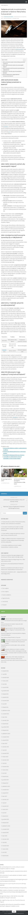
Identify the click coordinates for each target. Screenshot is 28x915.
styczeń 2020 (5, 855)
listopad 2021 (5, 783)
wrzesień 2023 (5, 737)
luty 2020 (4, 852)
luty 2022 (4, 773)
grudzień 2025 (5, 690)
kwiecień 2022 (5, 766)
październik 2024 (6, 710)
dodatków (6, 126)
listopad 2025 (5, 694)
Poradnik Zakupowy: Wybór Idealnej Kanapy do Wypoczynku (13, 887)
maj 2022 (4, 763)
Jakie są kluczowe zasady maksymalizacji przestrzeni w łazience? (14, 62)
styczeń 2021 (5, 816)
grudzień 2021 (5, 779)
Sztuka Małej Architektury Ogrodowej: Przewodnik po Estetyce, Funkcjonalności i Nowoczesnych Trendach (16, 641)
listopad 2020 (5, 822)
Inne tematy (5, 601)
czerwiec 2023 (5, 746)
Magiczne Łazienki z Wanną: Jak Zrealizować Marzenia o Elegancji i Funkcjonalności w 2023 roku (15, 630)
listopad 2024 (5, 707)
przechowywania (19, 49)
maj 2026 (4, 674)
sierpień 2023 (5, 740)
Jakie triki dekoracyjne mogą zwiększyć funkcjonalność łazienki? (11, 75)
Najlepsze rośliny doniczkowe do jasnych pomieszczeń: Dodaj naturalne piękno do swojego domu (14, 620)
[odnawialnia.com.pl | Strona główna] (11, 1)
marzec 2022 (5, 770)
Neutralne (4, 349)
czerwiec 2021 (5, 799)
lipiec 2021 (4, 796)
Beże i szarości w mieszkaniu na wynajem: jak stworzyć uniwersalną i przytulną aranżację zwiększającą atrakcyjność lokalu (13, 892)
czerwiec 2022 (5, 760)
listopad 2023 (5, 730)
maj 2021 (4, 803)
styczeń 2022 (5, 776)
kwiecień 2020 (5, 845)
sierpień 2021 (5, 793)
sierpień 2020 (5, 832)
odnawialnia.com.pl (8, 16)
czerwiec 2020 (5, 839)
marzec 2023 (5, 756)
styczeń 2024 (5, 723)
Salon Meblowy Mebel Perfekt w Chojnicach (10, 637)
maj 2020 (4, 842)
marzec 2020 (5, 849)
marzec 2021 (5, 809)
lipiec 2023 (4, 743)
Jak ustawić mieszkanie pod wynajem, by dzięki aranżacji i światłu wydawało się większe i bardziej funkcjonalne (12, 528)
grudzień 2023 (5, 727)
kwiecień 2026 (5, 677)
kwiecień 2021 (5, 806)
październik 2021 (6, 786)
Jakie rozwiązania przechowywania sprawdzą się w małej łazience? (13, 69)
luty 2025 (4, 704)
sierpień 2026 (5, 671)
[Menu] (26, 2)
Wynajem (4, 604)
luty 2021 (4, 812)
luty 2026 (4, 684)
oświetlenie (15, 417)
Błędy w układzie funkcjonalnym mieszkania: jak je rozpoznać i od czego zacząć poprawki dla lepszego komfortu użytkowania (12, 540)
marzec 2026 (5, 680)
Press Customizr (20, 913)
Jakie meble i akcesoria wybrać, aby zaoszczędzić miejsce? (13, 66)
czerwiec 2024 (5, 720)
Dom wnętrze (4, 5)
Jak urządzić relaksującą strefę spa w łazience (13, 455)
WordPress (10, 913)
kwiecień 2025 (5, 700)
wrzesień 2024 (5, 713)
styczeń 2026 (5, 687)
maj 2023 (4, 750)
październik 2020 (6, 826)
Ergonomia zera (5, 598)
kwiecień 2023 (5, 753)
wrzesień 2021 (5, 789)
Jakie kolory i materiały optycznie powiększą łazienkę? (12, 72)
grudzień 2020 (5, 819)
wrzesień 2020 (5, 829)
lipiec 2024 (4, 717)
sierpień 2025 (5, 697)
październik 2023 (6, 733)
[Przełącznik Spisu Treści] (23, 60)
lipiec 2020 (4, 835)
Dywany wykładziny (6, 595)
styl (9, 132)
